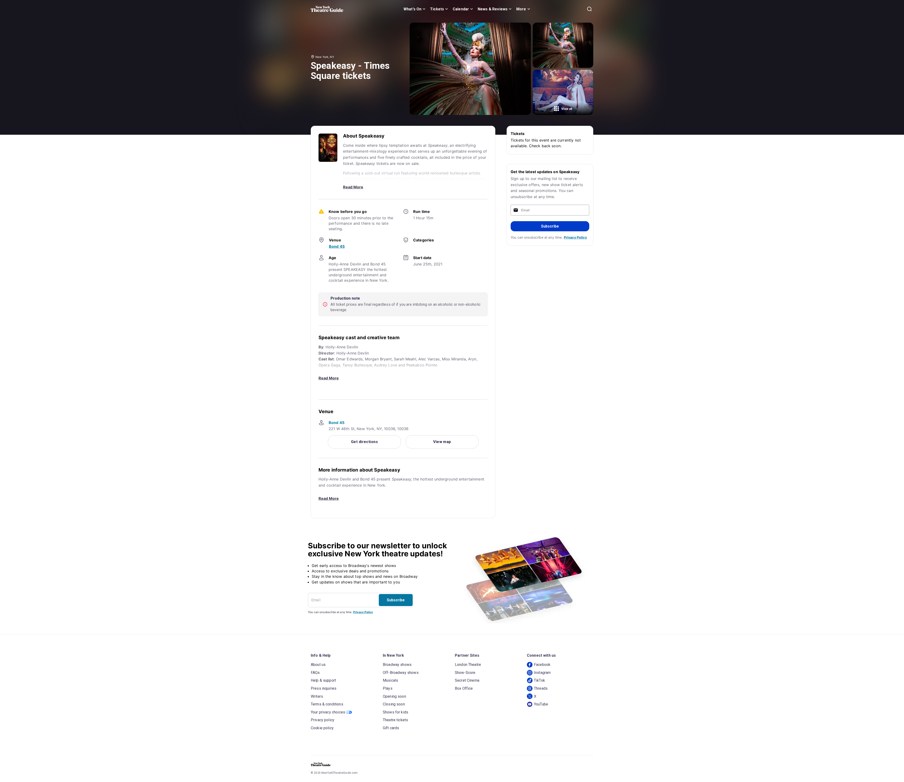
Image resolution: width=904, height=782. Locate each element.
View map (442, 442)
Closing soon (394, 704)
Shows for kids (395, 712)
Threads (541, 688)
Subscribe (550, 226)
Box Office (464, 688)
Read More (353, 187)
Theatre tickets (395, 720)
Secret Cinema (467, 680)
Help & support (323, 680)
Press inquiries (323, 688)
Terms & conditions (327, 704)
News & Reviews (493, 9)
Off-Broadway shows (401, 672)
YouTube (541, 704)
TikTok (539, 680)
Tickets (437, 9)
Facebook (542, 664)
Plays (387, 688)
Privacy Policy (575, 237)
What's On (412, 9)
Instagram (542, 672)
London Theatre (468, 664)
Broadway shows (397, 664)
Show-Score (465, 672)
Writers (317, 696)
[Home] (327, 9)
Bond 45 (337, 246)
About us (318, 664)
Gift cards (391, 728)
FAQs (315, 672)
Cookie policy (322, 728)
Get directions (364, 442)
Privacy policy (322, 720)
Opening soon (394, 696)
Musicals (390, 680)
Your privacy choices (328, 712)
